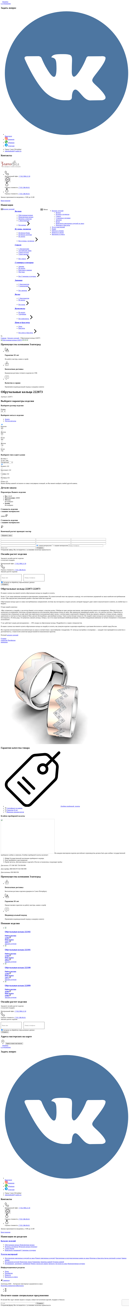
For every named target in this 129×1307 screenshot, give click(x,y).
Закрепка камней (46, 1262)
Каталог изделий (8, 209)
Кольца (17, 211)
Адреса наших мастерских (14, 1043)
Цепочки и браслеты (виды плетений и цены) (105, 1258)
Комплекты (19, 308)
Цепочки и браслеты (63, 225)
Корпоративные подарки (76, 1263)
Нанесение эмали (26, 1262)
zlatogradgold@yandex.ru (13, 151)
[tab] (66, 419)
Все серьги (22, 259)
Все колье (21, 304)
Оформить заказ (7, 535)
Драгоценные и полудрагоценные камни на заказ (72, 1258)
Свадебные (22, 314)
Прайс (54, 229)
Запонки (18, 280)
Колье (17, 294)
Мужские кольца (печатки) (28, 1247)
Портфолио (9, 1273)
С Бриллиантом (23, 220)
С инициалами (23, 286)
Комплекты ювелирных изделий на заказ (70, 223)
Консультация (5, 200)
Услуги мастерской (58, 227)
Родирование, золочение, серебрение (17, 1263)
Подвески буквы (24, 233)
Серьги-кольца (23, 254)
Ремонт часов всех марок (39, 1263)
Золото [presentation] (7, 419)
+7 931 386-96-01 (24, 187)
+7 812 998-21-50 (24, 176)
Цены (7, 1271)
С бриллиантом (23, 284)
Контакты (20, 1285)
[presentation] (42, 806)
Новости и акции (58, 232)
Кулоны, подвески (22, 229)
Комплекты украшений (13, 1250)
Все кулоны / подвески (26, 241)
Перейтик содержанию (6, 2)
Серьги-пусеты (23, 252)
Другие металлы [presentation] (10, 421)
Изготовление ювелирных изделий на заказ (20, 1258)
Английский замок (24, 250)
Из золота (21, 236)
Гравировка (36, 1262)
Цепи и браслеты (22, 322)
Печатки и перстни (25, 219)
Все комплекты (23, 319)
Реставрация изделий (12, 1262)
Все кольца (22, 225)
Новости (8, 1275)
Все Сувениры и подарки (27, 276)
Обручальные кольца (25, 215)
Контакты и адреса (58, 234)
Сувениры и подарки (23, 262)
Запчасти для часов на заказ (57, 1263)
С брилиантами (23, 249)
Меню (46, 209)
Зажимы (21, 266)
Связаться (5, 1280)
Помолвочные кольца (25, 217)
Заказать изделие (10, 944)
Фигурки (21, 272)
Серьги (17, 245)
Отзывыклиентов (4, 639)
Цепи (20, 326)
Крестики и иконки (25, 270)
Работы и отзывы (58, 231)
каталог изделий (12, 635)
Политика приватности (9, 1285)
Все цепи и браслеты (25, 333)
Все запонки (22, 290)
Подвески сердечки (25, 235)
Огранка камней (58, 1262)
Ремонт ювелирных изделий (45, 1258)
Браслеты (21, 328)
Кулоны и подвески (62, 214)
